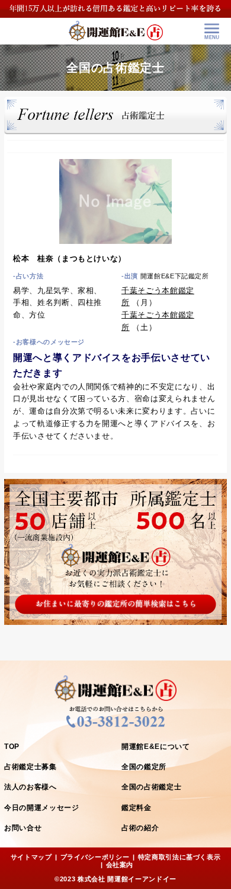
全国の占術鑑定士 (151, 787)
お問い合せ (22, 828)
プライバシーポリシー (95, 857)
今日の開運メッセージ (41, 808)
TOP (12, 746)
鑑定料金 (136, 808)
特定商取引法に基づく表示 (179, 857)
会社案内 (120, 864)
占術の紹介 (140, 828)
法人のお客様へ (30, 787)
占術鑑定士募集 (30, 767)
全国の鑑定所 (143, 767)
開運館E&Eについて (155, 746)
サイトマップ (31, 857)
